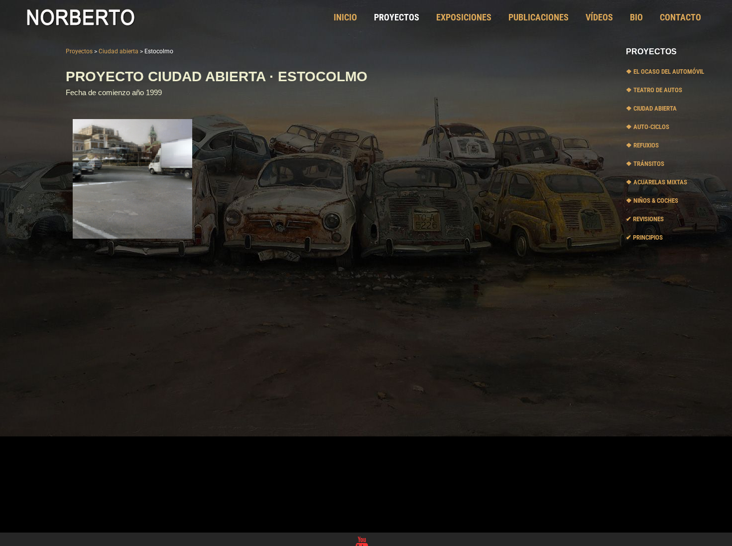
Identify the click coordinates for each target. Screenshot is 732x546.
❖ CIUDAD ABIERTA (651, 108)
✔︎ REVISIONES (645, 219)
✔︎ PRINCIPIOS (644, 237)
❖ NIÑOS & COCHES (652, 200)
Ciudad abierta (118, 51)
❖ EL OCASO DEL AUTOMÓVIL (665, 71)
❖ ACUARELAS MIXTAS (656, 182)
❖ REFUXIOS (642, 145)
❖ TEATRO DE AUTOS (654, 90)
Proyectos (79, 51)
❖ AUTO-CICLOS (647, 127)
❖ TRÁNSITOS (645, 163)
